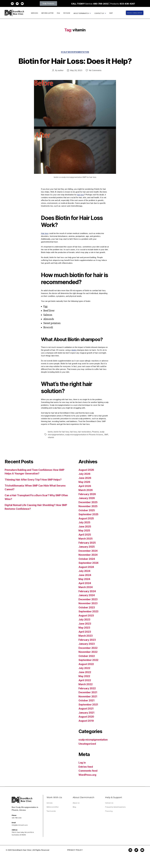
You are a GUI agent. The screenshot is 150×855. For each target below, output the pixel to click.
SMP (106, 434)
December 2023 (88, 599)
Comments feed (88, 770)
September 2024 (88, 562)
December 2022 (88, 647)
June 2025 (85, 526)
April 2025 (85, 534)
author (61, 70)
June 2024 (85, 575)
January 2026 (87, 498)
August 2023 (86, 615)
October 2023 (87, 607)
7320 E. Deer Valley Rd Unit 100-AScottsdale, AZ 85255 (23, 832)
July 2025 (84, 522)
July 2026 (84, 473)
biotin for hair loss (61, 432)
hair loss (80, 195)
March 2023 (85, 635)
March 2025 (85, 538)
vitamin (51, 437)
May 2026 (84, 482)
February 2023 (87, 639)
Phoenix (95, 432)
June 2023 (85, 623)
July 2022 (84, 668)
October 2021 (87, 700)
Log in (82, 762)
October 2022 (87, 656)
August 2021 (86, 708)
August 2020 (86, 716)
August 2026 (86, 469)
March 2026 (86, 490)
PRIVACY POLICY (75, 850)
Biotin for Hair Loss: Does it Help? (75, 61)
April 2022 (85, 680)
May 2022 (84, 676)
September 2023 (88, 611)
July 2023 (84, 619)
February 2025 (87, 542)
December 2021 (88, 692)
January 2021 (86, 712)
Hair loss (44, 233)
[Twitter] (17, 3)
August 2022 (86, 664)
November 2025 (88, 506)
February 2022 (87, 688)
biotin (74, 350)
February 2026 (87, 494)
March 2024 (86, 587)
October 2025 (87, 510)
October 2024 (87, 558)
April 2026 (85, 486)
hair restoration (84, 432)
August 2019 (86, 720)
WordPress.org (87, 774)
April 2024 (85, 583)
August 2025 (86, 518)
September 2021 (88, 704)
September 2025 (88, 514)
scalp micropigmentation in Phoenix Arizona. (84, 434)
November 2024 (88, 554)
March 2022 (85, 684)
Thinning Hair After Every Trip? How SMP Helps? (33, 479)
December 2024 (88, 550)
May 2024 (84, 579)
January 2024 (87, 595)
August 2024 (86, 567)
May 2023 (84, 627)
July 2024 (84, 571)
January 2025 (87, 546)
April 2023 (85, 631)
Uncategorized (87, 743)
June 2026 (85, 478)
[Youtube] (22, 3)
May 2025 (84, 530)
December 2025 (88, 502)
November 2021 (88, 696)
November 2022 (88, 651)
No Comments (95, 70)
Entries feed (86, 766)
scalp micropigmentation (75, 52)
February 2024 (87, 591)
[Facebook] (12, 3)
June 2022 (85, 672)
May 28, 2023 (76, 70)
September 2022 (88, 660)
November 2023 (88, 603)
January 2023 (87, 643)
